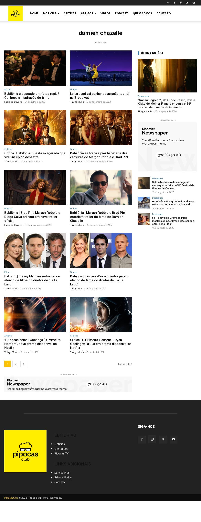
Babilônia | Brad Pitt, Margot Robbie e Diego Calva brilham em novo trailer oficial (32, 217)
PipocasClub (11, 497)
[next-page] (23, 364)
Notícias (49, 13)
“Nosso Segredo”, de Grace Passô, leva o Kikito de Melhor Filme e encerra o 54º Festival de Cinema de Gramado (166, 103)
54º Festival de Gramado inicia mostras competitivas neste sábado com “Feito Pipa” (173, 220)
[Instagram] (181, 2)
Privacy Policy (63, 477)
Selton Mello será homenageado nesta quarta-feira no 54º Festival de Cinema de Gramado (173, 185)
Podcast (121, 13)
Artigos (87, 13)
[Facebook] (174, 2)
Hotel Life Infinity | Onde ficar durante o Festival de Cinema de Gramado (173, 203)
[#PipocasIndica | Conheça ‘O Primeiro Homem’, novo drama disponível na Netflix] (35, 314)
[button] (168, 2)
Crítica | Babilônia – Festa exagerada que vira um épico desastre (34, 155)
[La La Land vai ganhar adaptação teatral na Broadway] (101, 68)
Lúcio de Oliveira (13, 101)
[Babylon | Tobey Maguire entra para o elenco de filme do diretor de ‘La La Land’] (35, 250)
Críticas (70, 13)
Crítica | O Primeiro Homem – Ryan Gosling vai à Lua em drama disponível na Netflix (101, 344)
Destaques (143, 96)
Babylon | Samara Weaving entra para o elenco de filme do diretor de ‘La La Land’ (99, 280)
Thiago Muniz (77, 101)
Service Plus (61, 472)
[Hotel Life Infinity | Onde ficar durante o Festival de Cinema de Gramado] (144, 202)
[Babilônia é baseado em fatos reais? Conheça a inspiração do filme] (35, 68)
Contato (164, 13)
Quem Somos (142, 13)
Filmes (73, 89)
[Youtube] (194, 2)
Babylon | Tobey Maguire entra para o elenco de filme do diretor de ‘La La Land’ (32, 280)
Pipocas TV (61, 453)
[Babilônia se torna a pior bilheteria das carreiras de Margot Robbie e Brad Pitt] (101, 127)
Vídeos (105, 13)
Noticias (8, 208)
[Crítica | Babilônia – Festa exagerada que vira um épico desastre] (35, 127)
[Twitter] (187, 2)
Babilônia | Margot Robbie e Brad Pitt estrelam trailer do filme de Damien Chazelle (97, 217)
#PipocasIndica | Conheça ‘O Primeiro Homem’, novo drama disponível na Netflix (32, 344)
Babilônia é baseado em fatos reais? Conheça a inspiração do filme (31, 96)
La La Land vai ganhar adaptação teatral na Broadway (99, 96)
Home (34, 13)
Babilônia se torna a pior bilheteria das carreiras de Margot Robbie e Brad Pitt (99, 155)
